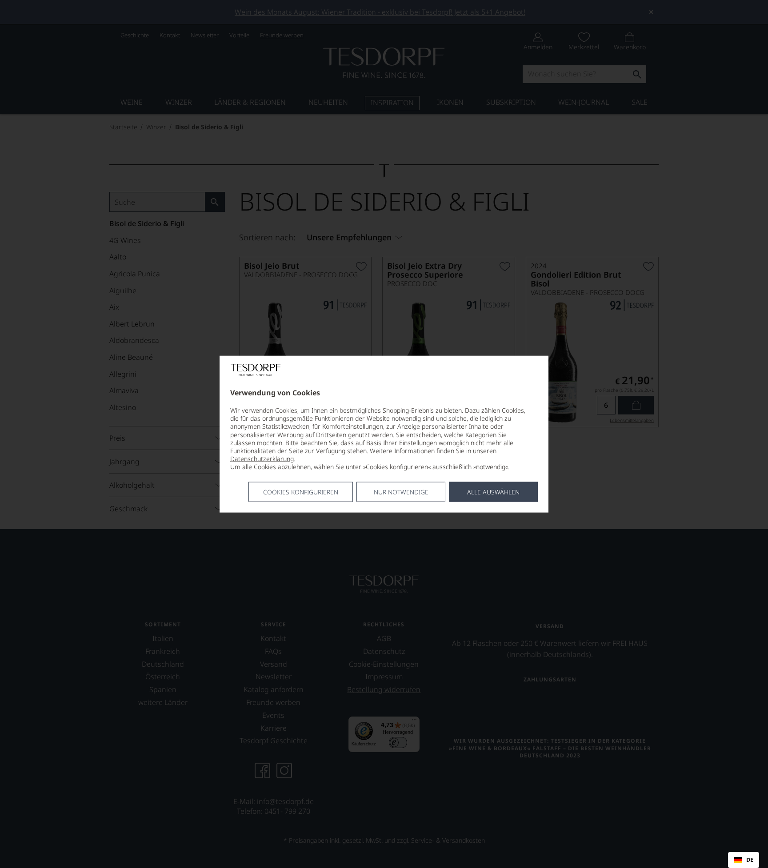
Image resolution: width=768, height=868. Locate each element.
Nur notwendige (401, 491)
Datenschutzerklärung (262, 458)
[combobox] (743, 860)
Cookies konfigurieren (300, 491)
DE (749, 860)
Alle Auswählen (493, 491)
